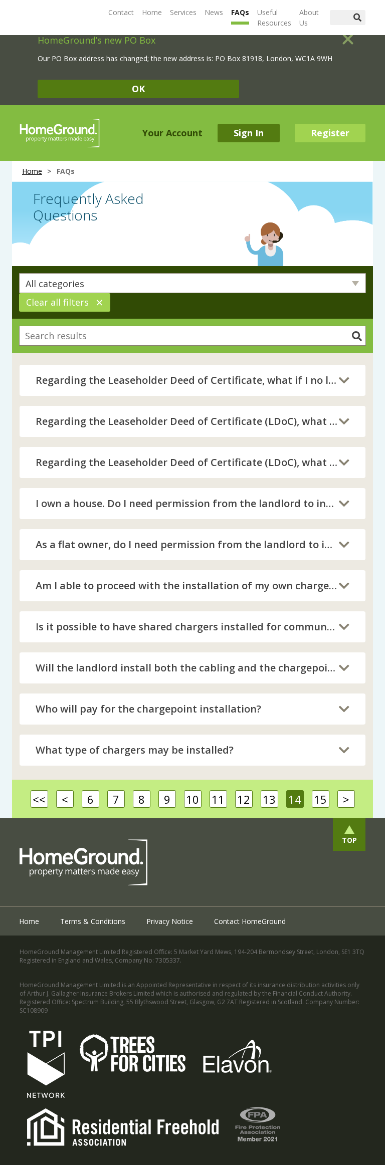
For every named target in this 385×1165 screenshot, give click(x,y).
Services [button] (183, 12)
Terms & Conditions (92, 921)
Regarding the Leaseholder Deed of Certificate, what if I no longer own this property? (192, 380)
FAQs (240, 12)
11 (218, 799)
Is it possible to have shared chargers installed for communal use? (192, 626)
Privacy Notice (169, 921)
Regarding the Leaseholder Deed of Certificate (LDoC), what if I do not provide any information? (192, 462)
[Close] (348, 35)
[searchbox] (192, 336)
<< (39, 799)
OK (138, 89)
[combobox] (192, 283)
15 (320, 799)
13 (269, 799)
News (214, 12)
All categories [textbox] (55, 284)
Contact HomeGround (250, 921)
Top (349, 840)
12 (243, 799)
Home (152, 12)
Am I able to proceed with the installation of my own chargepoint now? (192, 585)
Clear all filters (64, 302)
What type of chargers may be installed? (135, 750)
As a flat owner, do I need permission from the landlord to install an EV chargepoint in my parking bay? (192, 544)
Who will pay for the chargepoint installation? (148, 709)
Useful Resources (274, 18)
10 (192, 799)
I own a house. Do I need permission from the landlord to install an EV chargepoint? (192, 503)
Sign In (249, 133)
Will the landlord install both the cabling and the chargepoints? (192, 667)
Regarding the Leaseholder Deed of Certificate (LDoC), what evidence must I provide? (192, 421)
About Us (309, 18)
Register (330, 133)
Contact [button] (121, 12)
